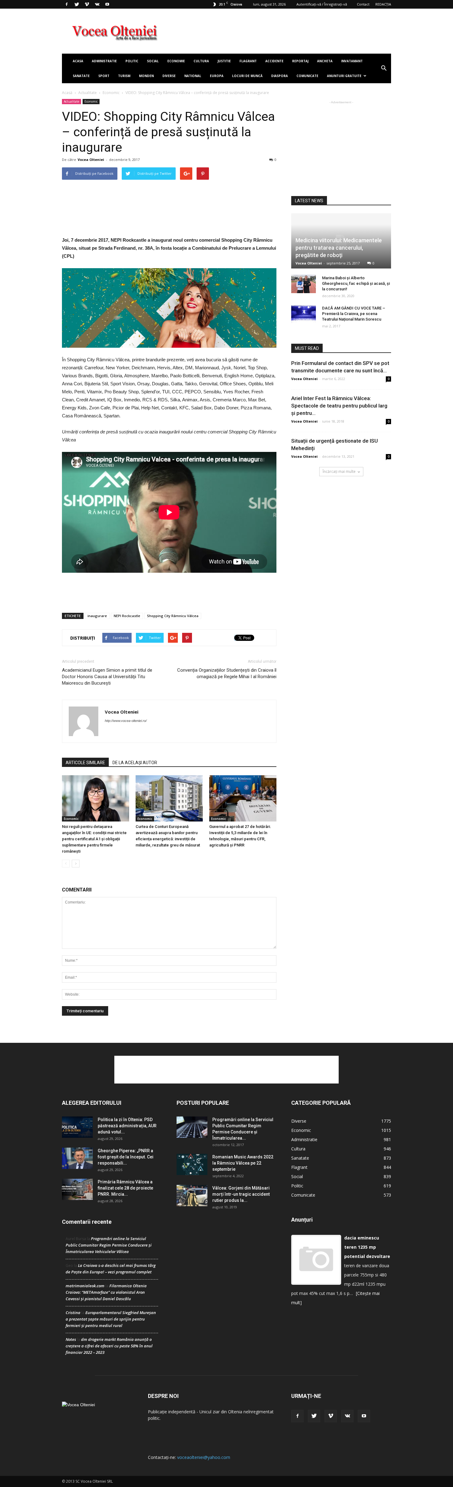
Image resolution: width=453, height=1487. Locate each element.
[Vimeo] (87, 4)
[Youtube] (107, 4)
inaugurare (97, 615)
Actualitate (87, 92)
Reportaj (300, 61)
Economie (176, 61)
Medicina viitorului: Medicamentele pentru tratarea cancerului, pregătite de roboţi (339, 247)
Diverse (169, 76)
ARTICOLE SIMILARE (85, 762)
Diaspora (279, 76)
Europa (216, 76)
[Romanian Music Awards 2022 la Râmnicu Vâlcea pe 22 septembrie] (192, 1164)
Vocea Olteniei (91, 159)
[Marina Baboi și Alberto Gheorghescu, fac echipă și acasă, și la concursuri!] (303, 284)
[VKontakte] (97, 4)
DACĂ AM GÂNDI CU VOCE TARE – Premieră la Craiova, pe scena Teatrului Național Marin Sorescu (353, 314)
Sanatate (81, 76)
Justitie (224, 61)
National (192, 76)
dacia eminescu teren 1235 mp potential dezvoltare (367, 1247)
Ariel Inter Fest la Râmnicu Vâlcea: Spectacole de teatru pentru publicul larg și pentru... (339, 405)
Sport (103, 76)
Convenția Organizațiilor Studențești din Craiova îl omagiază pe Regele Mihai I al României (226, 673)
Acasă (67, 92)
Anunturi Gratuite (344, 76)
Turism (124, 76)
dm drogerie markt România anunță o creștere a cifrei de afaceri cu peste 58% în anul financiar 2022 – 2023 (109, 1346)
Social (153, 61)
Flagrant (248, 61)
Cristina (73, 1312)
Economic (111, 92)
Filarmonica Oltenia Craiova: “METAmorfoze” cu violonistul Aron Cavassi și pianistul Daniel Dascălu (106, 1292)
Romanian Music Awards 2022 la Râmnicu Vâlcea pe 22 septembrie (242, 1163)
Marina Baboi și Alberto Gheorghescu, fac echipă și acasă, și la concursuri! (356, 283)
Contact (363, 4)
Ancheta (325, 61)
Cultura (201, 61)
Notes (71, 1339)
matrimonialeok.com (85, 1285)
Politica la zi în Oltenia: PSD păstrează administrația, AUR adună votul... (127, 1125)
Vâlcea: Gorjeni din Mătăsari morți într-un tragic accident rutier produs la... (241, 1194)
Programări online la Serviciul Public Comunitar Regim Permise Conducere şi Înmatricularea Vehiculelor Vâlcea (109, 1245)
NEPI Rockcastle (127, 615)
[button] (383, 68)
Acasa (78, 61)
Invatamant (352, 61)
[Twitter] (76, 4)
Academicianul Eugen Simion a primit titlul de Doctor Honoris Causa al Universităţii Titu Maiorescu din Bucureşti (107, 676)
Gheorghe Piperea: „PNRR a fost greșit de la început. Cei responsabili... (125, 1156)
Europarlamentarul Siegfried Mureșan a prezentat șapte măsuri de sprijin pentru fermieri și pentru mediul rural (111, 1319)
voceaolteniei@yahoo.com (203, 1457)
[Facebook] (66, 4)
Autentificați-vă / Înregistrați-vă (321, 4)
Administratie (104, 61)
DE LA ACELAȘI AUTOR (134, 762)
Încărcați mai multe (339, 471)
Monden (146, 76)
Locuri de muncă (247, 76)
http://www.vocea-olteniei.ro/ (126, 721)
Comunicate (307, 76)
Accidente (274, 61)
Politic (131, 61)
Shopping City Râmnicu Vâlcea (172, 615)
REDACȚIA (383, 4)
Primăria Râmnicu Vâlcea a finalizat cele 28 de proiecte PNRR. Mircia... (125, 1188)
